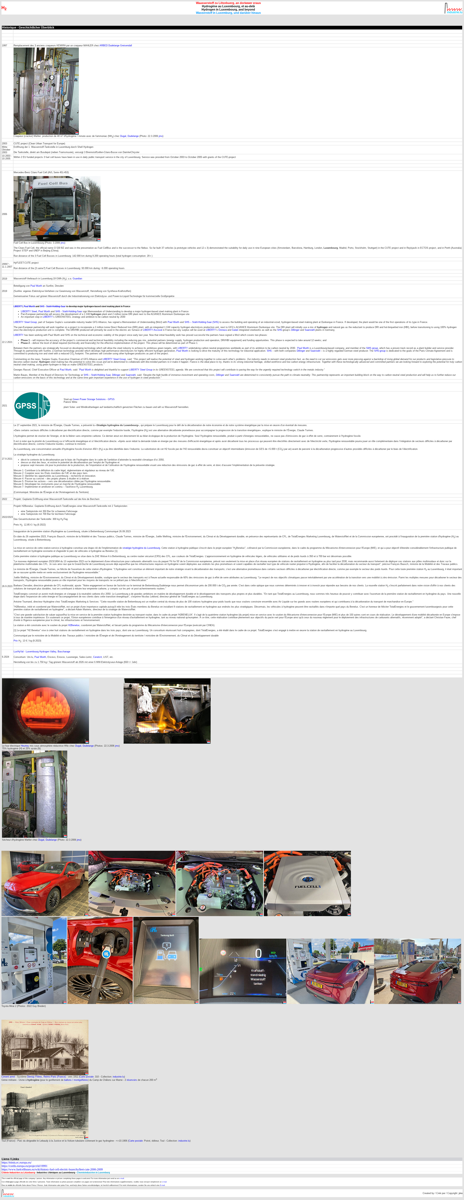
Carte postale (87, 1076)
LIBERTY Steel (29, 311)
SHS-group (380, 350)
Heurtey (25, 745)
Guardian (77, 278)
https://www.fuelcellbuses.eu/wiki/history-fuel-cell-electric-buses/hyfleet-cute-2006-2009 (52, 1169)
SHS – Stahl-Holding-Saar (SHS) (202, 322)
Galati (235, 330)
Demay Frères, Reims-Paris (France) (47, 1076)
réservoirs (132, 1080)
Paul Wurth (36, 285)
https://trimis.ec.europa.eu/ (17, 1162)
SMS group (372, 348)
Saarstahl (310, 330)
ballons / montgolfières (76, 1080)
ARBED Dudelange (110, 45)
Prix (16, 640)
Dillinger (295, 330)
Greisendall (126, 45)
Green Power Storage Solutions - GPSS (94, 399)
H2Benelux (74, 625)
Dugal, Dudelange (129, 136)
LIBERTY (18, 306)
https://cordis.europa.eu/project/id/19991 (24, 1166)
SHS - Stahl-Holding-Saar (53, 306)
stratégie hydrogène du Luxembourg (141, 548)
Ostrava (222, 330)
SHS (279, 330)
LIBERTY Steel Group (25, 322)
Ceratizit (97, 657)
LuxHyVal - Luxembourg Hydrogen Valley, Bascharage (42, 651)
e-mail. (122, 1178)
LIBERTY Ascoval (152, 330)
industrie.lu (118, 1076)
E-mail (162, 1185)
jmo (161, 136)
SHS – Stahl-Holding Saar (97, 375)
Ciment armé (8, 1076)
